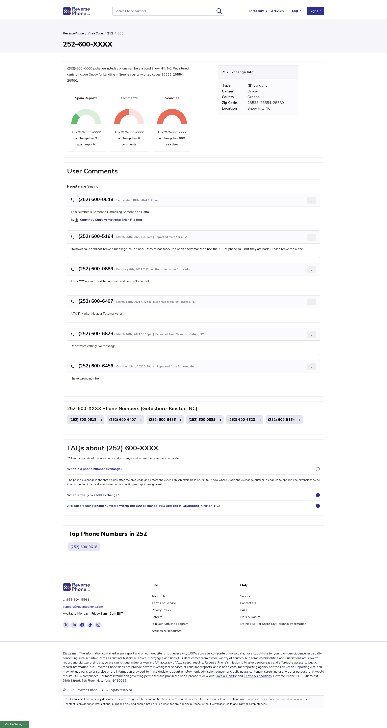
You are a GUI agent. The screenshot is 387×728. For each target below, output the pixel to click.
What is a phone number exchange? (94, 469)
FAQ (243, 610)
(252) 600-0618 (95, 199)
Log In (296, 11)
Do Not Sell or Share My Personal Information (273, 624)
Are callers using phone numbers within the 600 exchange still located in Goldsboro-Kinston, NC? (143, 506)
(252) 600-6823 (95, 333)
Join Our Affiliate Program (170, 624)
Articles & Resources (167, 631)
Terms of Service (164, 603)
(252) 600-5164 (95, 236)
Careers (157, 617)
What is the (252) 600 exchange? (93, 495)
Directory (256, 11)
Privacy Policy (161, 610)
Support (246, 596)
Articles (277, 11)
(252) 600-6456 (95, 366)
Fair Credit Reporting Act (297, 667)
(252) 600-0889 (95, 268)
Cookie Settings (14, 724)
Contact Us (248, 603)
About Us (158, 596)
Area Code (95, 33)
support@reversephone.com (83, 607)
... (312, 200)
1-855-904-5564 (76, 599)
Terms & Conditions (258, 676)
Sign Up (315, 11)
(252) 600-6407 (95, 301)
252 (110, 33)
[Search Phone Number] (219, 11)
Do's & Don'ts (250, 617)
